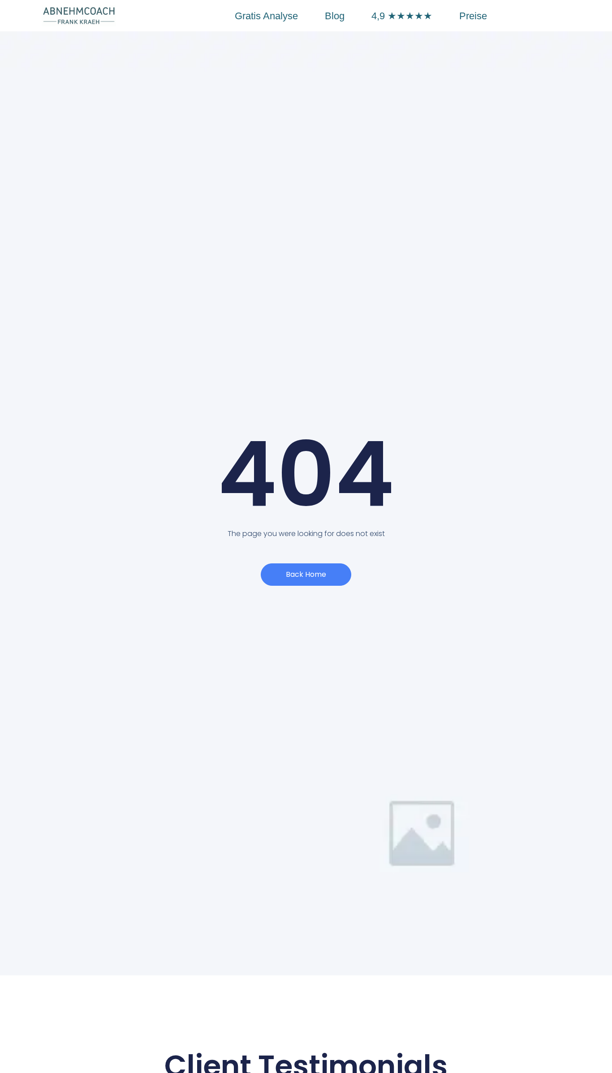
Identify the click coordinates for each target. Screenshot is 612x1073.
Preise (473, 15)
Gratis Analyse (266, 15)
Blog (335, 15)
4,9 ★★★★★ (401, 15)
